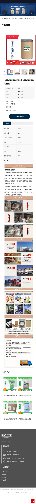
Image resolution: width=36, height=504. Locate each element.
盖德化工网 (24, 492)
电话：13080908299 (13, 455)
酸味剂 (4, 477)
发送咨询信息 (19, 116)
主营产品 (4, 472)
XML (33, 489)
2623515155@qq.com (18, 458)
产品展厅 (21, 18)
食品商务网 (16, 492)
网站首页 (14, 18)
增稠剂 (28, 18)
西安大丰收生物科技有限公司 (8, 489)
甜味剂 (4, 480)
